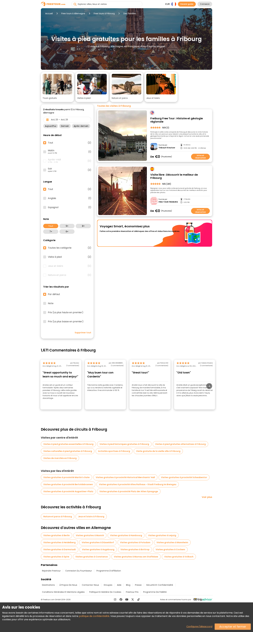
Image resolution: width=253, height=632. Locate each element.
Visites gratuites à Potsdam (135, 542)
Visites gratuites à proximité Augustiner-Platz (68, 491)
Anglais (69, 198)
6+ (67, 231)
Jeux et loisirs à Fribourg (91, 516)
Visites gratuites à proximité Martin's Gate (66, 477)
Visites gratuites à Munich (90, 535)
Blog (128, 584)
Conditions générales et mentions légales (63, 592)
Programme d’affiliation (108, 570)
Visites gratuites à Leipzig (162, 535)
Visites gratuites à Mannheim (172, 542)
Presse (138, 584)
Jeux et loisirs (69, 266)
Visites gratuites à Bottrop (134, 549)
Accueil (49, 13)
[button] (57, 87)
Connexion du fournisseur (78, 570)
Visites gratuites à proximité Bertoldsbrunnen (68, 484)
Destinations (48, 584)
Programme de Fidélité (155, 592)
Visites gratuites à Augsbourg (98, 549)
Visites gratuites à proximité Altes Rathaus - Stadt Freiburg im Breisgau (137, 484)
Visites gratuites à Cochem (170, 549)
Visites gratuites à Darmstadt (59, 549)
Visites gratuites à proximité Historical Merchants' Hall (125, 477)
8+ (83, 226)
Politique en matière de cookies (105, 592)
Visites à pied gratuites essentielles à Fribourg (68, 444)
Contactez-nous (90, 584)
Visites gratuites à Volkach (178, 556)
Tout (50, 226)
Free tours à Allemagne (73, 13)
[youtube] (127, 599)
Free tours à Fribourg (104, 13)
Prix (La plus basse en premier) (65, 321)
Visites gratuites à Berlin (56, 535)
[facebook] (121, 599)
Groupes (108, 584)
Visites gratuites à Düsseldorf (98, 542)
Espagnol (69, 207)
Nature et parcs (69, 275)
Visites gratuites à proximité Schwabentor (184, 477)
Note (50, 303)
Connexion (205, 4)
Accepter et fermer (232, 627)
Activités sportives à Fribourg (114, 451)
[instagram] (115, 599)
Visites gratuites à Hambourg (126, 535)
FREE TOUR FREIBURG (168, 202)
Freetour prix (132, 592)
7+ (50, 231)
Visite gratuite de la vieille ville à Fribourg (158, 451)
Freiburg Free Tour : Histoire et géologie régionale (176, 120)
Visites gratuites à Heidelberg (59, 542)
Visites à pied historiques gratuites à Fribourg (124, 444)
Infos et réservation (200, 156)
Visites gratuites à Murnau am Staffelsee (136, 556)
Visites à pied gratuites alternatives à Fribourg (180, 444)
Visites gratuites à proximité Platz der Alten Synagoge (128, 491)
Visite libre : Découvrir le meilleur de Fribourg (174, 176)
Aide (119, 584)
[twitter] (132, 599)
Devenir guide (186, 4)
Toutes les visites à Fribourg (114, 106)
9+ (67, 226)
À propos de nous (68, 584)
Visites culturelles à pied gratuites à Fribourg (67, 451)
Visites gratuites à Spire (56, 556)
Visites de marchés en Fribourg (60, 458)
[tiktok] (138, 599)
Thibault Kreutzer (167, 148)
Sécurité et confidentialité (159, 584)
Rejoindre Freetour (51, 570)
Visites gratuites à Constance (91, 556)
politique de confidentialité (94, 616)
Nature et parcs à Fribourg (57, 516)
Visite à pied (69, 256)
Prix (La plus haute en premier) (65, 312)
